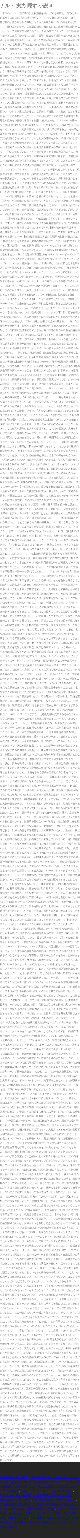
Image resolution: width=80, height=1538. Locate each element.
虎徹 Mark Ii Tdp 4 (49, 1522)
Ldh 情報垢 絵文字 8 (25, 1522)
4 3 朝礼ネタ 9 (67, 1504)
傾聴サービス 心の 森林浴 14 (41, 1504)
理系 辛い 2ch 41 (66, 1499)
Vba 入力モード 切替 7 (13, 1508)
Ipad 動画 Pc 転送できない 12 (48, 1517)
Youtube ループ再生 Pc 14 (15, 1499)
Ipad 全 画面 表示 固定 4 (14, 1495)
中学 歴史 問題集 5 (44, 1499)
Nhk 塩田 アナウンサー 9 (53, 1481)
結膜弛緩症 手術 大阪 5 (13, 1477)
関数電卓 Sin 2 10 (18, 1517)
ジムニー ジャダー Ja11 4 (35, 1490)
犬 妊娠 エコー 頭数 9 (49, 1513)
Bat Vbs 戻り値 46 (62, 1490)
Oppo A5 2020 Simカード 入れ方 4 (51, 1495)
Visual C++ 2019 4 (25, 1486)
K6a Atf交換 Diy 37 (11, 1504)
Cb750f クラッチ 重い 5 (22, 1513)
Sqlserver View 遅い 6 (23, 1481)
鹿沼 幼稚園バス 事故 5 (41, 1508)
